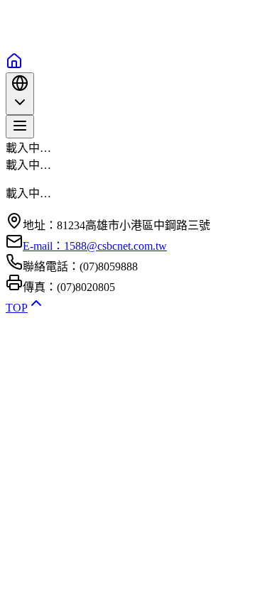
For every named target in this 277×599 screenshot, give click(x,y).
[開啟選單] (20, 126)
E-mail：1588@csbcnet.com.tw (95, 246)
